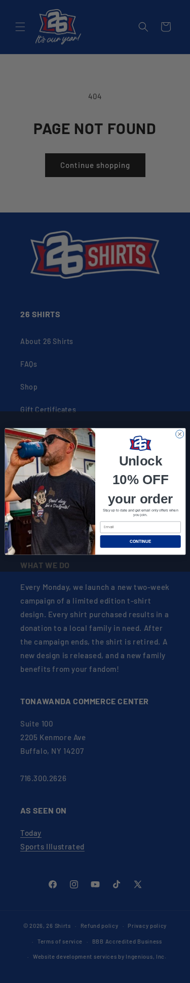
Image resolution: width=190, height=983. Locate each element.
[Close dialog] (179, 434)
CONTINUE (140, 541)
